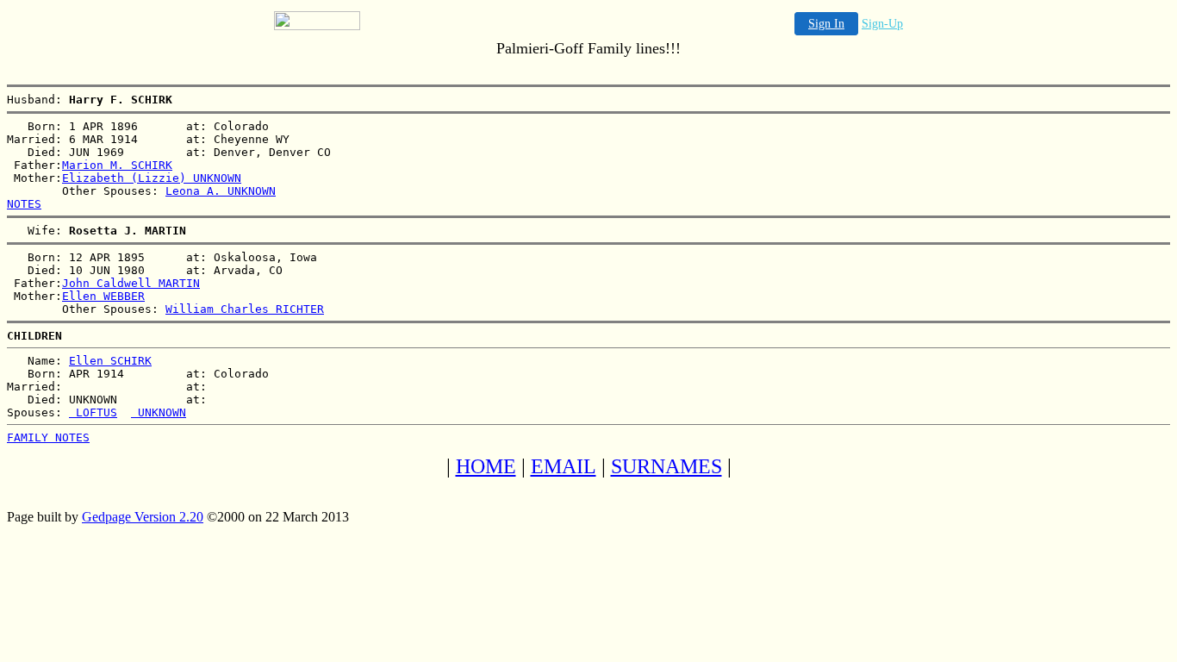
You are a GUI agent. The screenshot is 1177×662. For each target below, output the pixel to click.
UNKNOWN (158, 412)
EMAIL (563, 466)
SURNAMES (666, 466)
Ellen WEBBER (103, 296)
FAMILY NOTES (48, 437)
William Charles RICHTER (244, 309)
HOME (486, 466)
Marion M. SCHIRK (117, 165)
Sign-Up (882, 23)
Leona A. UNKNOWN (220, 190)
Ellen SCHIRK (110, 360)
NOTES (24, 203)
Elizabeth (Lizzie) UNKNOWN (151, 178)
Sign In (826, 23)
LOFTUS (93, 412)
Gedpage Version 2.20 (142, 516)
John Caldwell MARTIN (131, 283)
